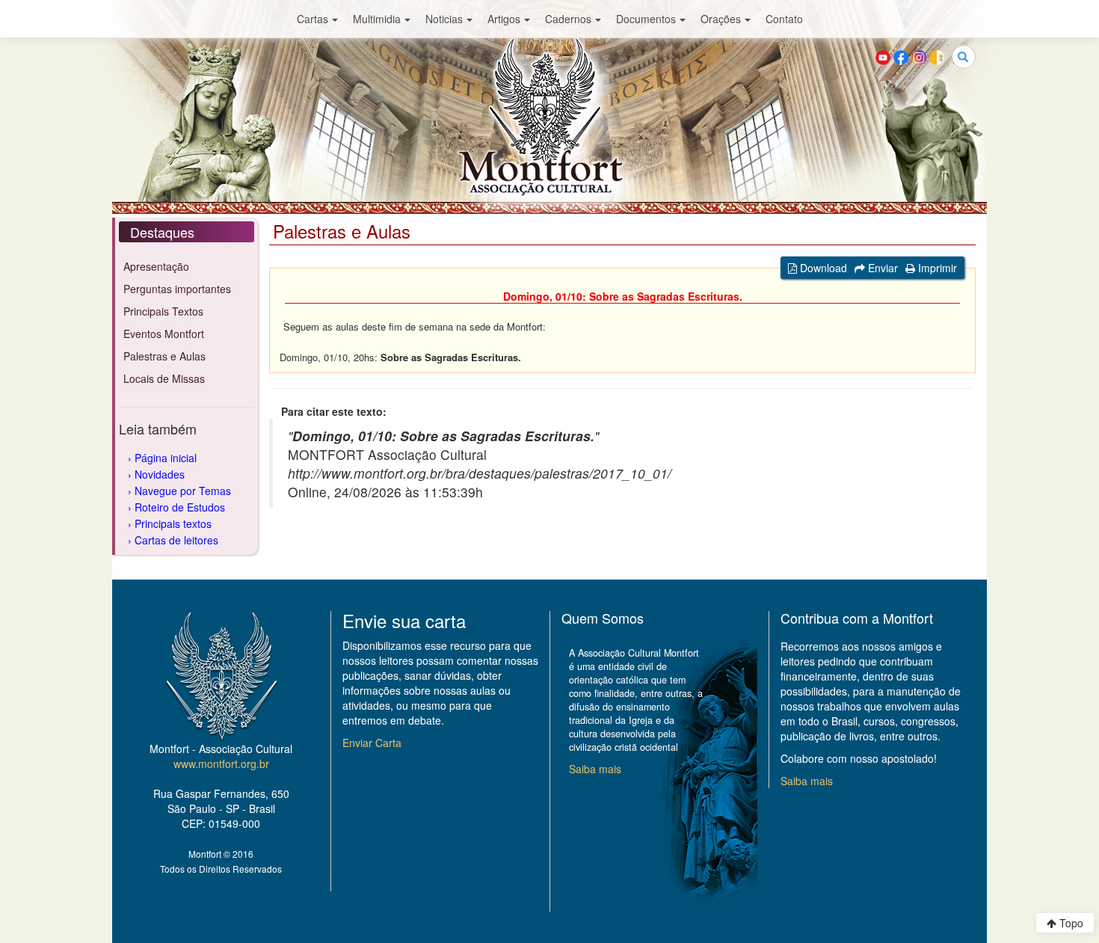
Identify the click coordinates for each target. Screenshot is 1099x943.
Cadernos (568, 18)
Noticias (444, 18)
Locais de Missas (164, 378)
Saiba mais (595, 768)
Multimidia (377, 18)
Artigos (503, 18)
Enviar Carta (371, 742)
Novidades (160, 474)
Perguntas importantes (177, 288)
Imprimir (936, 267)
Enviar (881, 267)
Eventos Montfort (163, 333)
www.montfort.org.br (221, 763)
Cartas (312, 18)
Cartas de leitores (176, 539)
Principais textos (173, 523)
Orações (721, 18)
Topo (1069, 922)
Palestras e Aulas (164, 355)
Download (822, 267)
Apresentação (156, 266)
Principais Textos (163, 311)
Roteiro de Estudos (180, 507)
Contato (784, 18)
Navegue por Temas (183, 490)
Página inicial (166, 457)
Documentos (646, 18)
